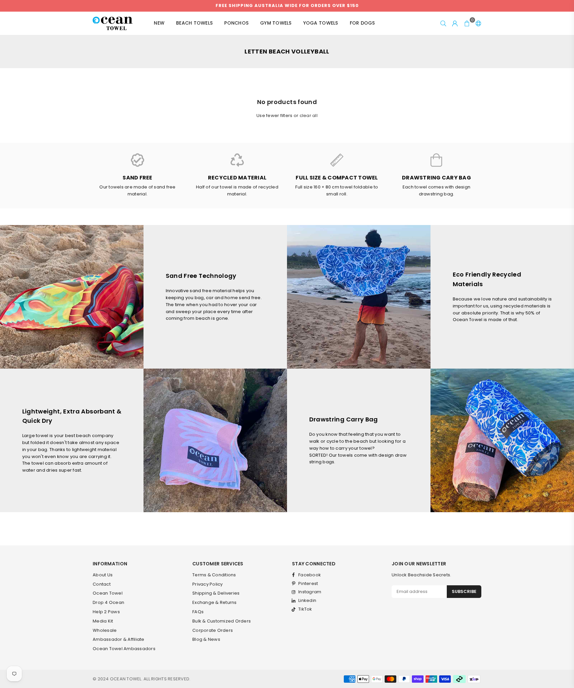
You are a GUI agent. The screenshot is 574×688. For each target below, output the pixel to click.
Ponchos (236, 23)
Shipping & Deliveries (215, 593)
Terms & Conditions (214, 575)
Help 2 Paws (106, 612)
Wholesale (105, 630)
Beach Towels (194, 23)
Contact (102, 584)
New (159, 23)
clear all (309, 115)
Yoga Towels (320, 23)
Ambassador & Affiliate (118, 639)
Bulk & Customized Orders (221, 621)
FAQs (198, 612)
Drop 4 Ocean (108, 602)
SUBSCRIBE (464, 591)
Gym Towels (276, 23)
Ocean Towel (108, 593)
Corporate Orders (212, 630)
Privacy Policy (207, 584)
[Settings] (477, 23)
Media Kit (103, 621)
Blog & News (206, 639)
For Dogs (362, 23)
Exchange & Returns (214, 602)
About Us (103, 575)
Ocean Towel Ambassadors (124, 648)
